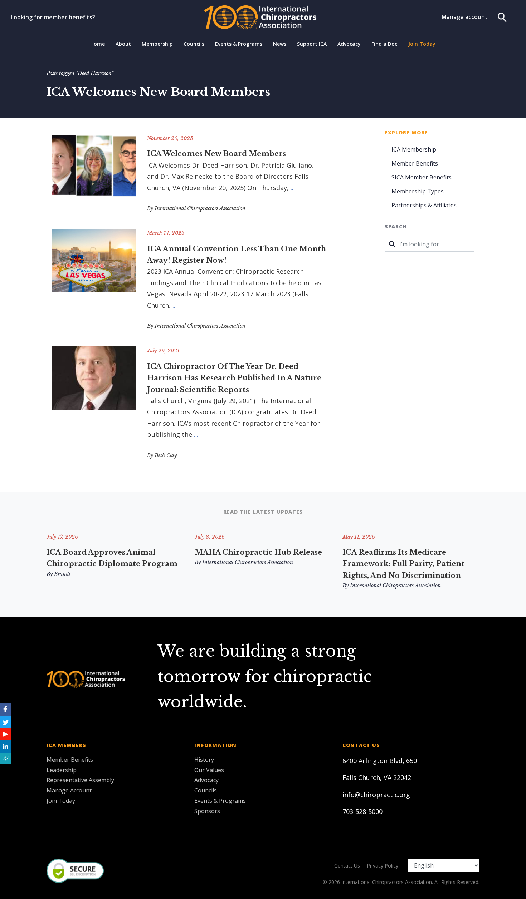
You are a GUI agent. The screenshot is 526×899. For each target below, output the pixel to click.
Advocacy (349, 43)
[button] (5, 758)
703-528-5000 (362, 811)
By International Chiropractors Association (196, 208)
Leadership (62, 770)
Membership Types (417, 191)
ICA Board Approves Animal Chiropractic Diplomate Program (112, 558)
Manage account (465, 17)
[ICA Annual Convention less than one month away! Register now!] (94, 282)
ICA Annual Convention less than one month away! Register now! (236, 254)
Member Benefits (414, 163)
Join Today (421, 43)
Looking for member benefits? (53, 17)
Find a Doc (384, 43)
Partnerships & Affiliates (424, 205)
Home (97, 43)
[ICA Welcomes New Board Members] (94, 176)
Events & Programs (238, 43)
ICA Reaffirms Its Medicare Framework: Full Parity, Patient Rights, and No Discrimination (403, 564)
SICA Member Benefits (421, 177)
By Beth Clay (162, 455)
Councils (194, 43)
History (204, 760)
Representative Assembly (80, 780)
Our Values (209, 770)
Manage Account (69, 790)
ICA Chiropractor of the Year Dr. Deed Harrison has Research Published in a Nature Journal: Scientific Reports (234, 378)
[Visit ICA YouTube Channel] (5, 734)
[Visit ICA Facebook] (5, 709)
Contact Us (347, 865)
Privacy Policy (382, 865)
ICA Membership (413, 149)
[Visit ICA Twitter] (5, 722)
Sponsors (207, 811)
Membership (157, 43)
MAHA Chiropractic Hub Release (258, 552)
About (123, 43)
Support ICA (312, 43)
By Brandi (58, 574)
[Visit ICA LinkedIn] (5, 746)
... (293, 187)
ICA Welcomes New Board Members (216, 153)
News (279, 43)
